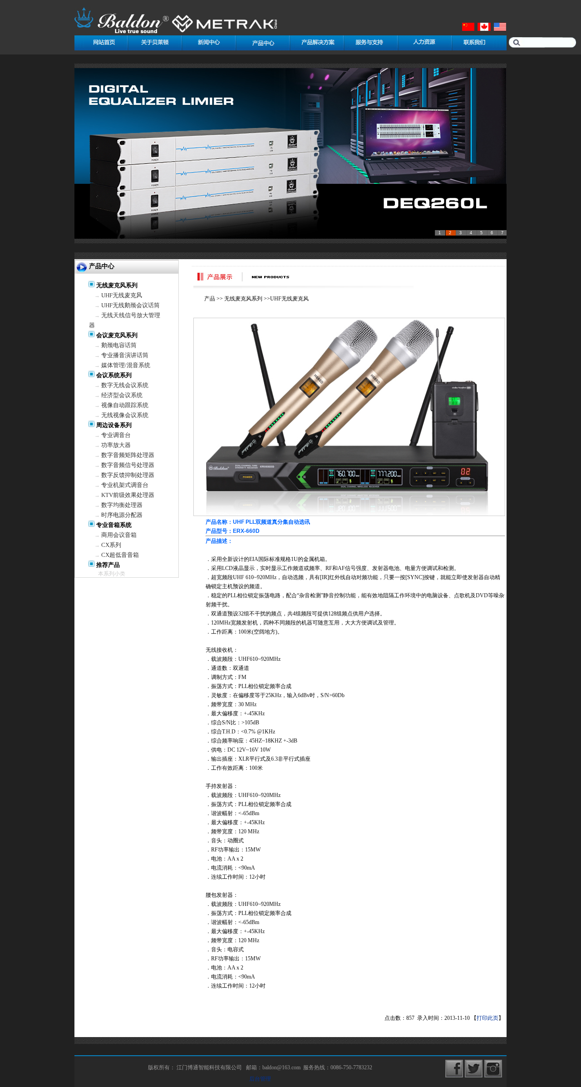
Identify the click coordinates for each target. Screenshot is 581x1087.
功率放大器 (116, 445)
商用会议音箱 (119, 534)
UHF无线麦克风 (121, 295)
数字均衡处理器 (122, 505)
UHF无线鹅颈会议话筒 (130, 305)
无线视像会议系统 (124, 415)
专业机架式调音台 (124, 485)
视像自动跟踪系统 (124, 405)
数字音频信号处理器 (127, 465)
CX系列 (111, 544)
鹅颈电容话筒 (119, 345)
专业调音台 (116, 435)
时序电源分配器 (122, 515)
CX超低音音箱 (120, 554)
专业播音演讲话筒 (124, 355)
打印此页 (487, 1018)
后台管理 (260, 1079)
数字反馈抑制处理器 (127, 475)
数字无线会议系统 (124, 385)
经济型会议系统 (122, 395)
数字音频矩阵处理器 (127, 455)
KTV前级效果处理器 (127, 495)
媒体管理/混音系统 (125, 365)
